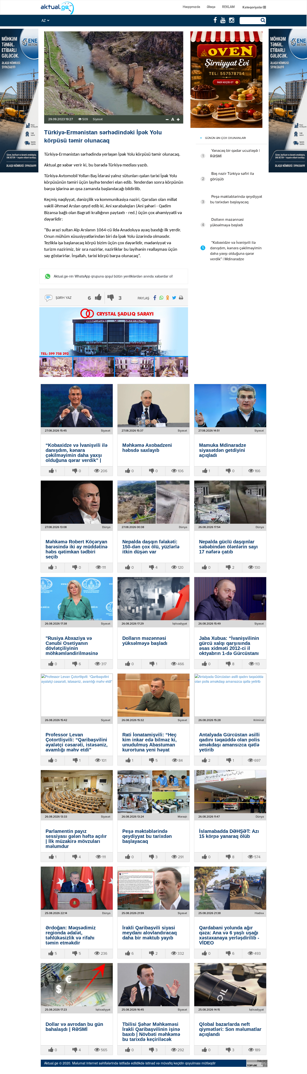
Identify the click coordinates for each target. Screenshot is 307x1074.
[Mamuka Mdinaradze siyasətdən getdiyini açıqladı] (230, 405)
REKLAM (228, 7)
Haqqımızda (191, 7)
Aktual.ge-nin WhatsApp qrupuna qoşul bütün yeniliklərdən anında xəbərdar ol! (113, 276)
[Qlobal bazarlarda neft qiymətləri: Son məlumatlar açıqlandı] (230, 984)
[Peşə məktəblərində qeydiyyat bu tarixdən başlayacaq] (153, 791)
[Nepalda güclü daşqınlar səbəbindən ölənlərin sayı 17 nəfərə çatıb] (230, 502)
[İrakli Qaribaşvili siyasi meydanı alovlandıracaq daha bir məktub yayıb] (153, 888)
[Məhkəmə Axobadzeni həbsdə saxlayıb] (153, 405)
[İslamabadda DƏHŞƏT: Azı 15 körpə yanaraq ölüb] (230, 791)
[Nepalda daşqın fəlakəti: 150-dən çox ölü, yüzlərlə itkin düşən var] (153, 502)
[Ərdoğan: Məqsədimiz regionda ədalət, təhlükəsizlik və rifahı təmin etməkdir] (77, 888)
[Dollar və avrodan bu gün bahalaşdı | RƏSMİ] (77, 984)
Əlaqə (211, 7)
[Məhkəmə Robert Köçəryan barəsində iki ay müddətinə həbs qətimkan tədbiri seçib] (77, 502)
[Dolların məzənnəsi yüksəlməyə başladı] (153, 598)
